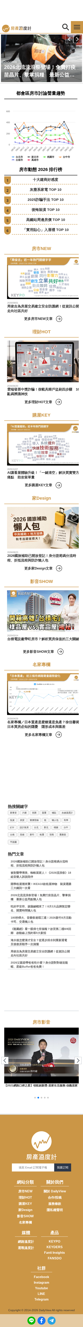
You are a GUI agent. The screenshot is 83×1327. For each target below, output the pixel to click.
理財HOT (25, 1197)
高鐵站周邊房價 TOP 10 (45, 220)
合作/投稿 (55, 1197)
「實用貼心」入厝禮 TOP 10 (46, 230)
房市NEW (25, 1191)
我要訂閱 (62, 1167)
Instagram (41, 1282)
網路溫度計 (26, 1241)
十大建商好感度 (45, 180)
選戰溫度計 (26, 1248)
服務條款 (54, 1203)
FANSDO (54, 1258)
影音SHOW (25, 1216)
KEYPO (54, 1241)
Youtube (41, 1288)
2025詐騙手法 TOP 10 (46, 200)
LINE (41, 1293)
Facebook (41, 1277)
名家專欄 (25, 1222)
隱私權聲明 (55, 1210)
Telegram (41, 1299)
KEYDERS (55, 1247)
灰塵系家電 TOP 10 (45, 190)
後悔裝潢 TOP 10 (46, 210)
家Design (25, 1210)
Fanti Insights (54, 1252)
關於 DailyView (55, 1191)
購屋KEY (25, 1203)
